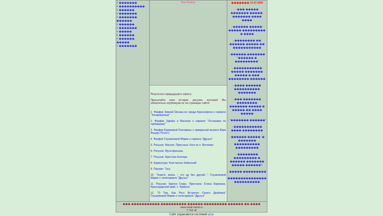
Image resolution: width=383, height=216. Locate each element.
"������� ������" (248, 120)
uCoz (211, 214)
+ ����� (124, 31)
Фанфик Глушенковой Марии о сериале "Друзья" (183, 138)
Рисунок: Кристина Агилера (170, 156)
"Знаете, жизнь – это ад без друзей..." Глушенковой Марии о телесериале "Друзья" (188, 176)
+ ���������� (130, 6)
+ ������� (126, 2)
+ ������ (125, 9)
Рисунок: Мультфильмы (168, 150)
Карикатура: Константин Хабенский (175, 162)
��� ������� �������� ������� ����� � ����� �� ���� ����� (247, 106)
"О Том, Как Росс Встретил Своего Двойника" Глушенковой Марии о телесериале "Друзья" (188, 194)
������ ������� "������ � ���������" (248, 58)
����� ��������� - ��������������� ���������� (247, 176)
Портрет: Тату (162, 168)
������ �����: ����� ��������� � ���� (247, 30)
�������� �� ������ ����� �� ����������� (247, 44)
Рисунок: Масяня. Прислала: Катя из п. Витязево (183, 144)
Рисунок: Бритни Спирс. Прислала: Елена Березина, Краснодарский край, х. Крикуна (188, 185)
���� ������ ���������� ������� (247, 89)
